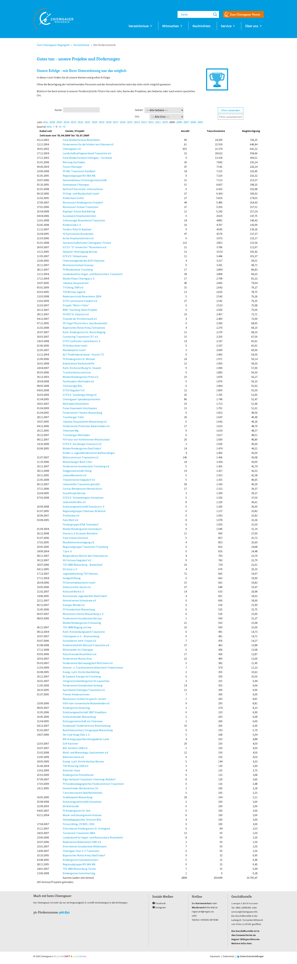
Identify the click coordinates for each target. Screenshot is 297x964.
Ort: (137, 116)
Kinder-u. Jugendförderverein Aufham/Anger (89, 453)
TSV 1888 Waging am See (77, 627)
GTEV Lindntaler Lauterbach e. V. (82, 341)
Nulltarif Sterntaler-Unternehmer (83, 189)
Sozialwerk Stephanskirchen (79, 216)
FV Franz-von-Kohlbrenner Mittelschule (86, 439)
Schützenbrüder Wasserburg (79, 716)
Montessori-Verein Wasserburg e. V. (83, 614)
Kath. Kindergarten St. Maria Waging (84, 332)
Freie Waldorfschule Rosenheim (81, 140)
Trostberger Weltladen (76, 435)
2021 (87, 122)
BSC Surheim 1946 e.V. (75, 748)
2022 (80, 122)
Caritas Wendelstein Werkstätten (82, 488)
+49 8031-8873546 (209, 919)
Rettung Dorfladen (74, 162)
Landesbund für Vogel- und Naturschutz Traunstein (93, 274)
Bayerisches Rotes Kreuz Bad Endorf (84, 855)
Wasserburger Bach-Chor (77, 462)
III (60, 126)
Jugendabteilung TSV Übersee (80, 573)
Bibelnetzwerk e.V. (73, 757)
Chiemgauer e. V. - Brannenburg (81, 636)
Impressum (215, 956)
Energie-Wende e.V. (74, 605)
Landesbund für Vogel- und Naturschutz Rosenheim (93, 837)
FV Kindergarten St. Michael (79, 359)
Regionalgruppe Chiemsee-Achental (84, 511)
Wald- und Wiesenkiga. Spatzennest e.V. (85, 752)
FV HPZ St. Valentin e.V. (76, 314)
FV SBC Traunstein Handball (79, 171)
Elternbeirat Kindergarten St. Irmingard (86, 828)
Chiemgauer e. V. (48, 956)
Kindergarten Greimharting (79, 873)
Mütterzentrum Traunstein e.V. (81, 457)
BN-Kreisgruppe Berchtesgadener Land (86, 739)
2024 (66, 122)
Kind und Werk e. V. (73, 591)
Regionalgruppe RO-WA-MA (79, 175)
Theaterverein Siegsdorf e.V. (79, 479)
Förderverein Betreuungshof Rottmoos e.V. (88, 663)
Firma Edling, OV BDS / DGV (78, 824)
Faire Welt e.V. (71, 520)
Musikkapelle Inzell (74, 350)
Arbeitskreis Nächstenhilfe (78, 363)
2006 (193, 122)
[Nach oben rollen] (289, 956)
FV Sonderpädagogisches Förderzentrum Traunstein (93, 783)
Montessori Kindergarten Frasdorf (83, 202)
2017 (115, 122)
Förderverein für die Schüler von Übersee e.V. (88, 144)
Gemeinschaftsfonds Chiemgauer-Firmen (87, 242)
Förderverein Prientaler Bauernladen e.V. (86, 426)
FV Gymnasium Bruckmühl (78, 233)
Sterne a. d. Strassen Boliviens (80, 533)
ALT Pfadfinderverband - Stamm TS (83, 354)
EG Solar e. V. (70, 569)
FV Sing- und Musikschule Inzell (81, 193)
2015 (130, 122)
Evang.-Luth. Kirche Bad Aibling (81, 672)
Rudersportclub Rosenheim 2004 (82, 296)
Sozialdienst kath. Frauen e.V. (79, 640)
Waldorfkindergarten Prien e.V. (80, 377)
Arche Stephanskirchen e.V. (78, 238)
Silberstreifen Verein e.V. (77, 587)
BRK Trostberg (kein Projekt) (80, 309)
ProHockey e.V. (71, 515)
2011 (158, 122)
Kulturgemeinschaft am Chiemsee (83, 721)
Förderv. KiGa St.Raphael (77, 229)
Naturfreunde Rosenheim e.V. (80, 654)
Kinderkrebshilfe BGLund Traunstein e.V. (86, 645)
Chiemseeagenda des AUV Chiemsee (83, 260)
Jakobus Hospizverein (76, 283)
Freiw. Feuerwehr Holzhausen (80, 408)
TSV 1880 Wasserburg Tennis (79, 868)
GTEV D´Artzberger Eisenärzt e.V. (82, 444)
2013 (144, 122)
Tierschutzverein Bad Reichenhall (82, 792)
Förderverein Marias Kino (77, 658)
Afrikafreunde (71, 806)
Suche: (58, 110)
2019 (101, 122)
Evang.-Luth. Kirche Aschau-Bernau (83, 761)
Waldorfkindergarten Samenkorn (82, 529)
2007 (186, 122)
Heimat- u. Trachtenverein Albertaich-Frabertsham (93, 667)
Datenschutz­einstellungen (251, 956)
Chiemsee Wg (71, 430)
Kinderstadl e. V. (72, 225)
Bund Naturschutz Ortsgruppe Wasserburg (88, 730)
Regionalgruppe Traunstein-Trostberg (85, 546)
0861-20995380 (243, 907)
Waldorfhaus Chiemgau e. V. (79, 278)
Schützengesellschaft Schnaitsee (82, 801)
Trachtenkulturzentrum (77, 372)
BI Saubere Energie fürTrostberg (82, 676)
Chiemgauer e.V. (72, 148)
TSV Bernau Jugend (74, 292)
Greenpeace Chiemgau (76, 184)
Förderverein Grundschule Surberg (83, 685)
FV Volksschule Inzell (75, 345)
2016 (122, 122)
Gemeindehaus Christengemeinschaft (85, 180)
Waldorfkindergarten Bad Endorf (82, 448)
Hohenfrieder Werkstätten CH (80, 788)
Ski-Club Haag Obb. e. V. (76, 734)
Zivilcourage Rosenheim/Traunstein (84, 220)
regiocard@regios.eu (203, 911)
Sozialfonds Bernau (74, 493)
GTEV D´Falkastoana (75, 256)
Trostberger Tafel (73, 417)
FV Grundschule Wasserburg (79, 609)
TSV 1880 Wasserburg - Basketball (82, 564)
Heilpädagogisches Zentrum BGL (82, 819)
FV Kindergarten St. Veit (77, 810)
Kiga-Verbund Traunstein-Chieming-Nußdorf (89, 779)
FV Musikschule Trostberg (78, 269)
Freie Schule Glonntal (75, 538)
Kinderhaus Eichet (73, 198)
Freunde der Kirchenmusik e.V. (80, 318)
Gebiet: (139, 110)
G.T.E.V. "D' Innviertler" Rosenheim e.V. (85, 247)
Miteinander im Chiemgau (78, 649)
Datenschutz (228, 956)
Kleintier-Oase (71, 770)
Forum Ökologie (72, 166)
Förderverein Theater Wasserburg (82, 412)
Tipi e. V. (67, 551)
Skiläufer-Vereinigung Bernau (80, 251)
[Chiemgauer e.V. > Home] (53, 19)
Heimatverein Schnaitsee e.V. (79, 600)
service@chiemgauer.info (244, 911)
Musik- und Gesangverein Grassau (82, 815)
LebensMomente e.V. (75, 475)
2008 (179, 122)
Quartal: (41, 126)
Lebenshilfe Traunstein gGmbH (81, 484)
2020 (94, 122)
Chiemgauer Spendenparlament (81, 399)
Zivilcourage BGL (72, 385)
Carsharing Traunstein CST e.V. (80, 336)
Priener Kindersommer (76, 694)
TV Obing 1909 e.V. (73, 287)
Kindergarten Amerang (76, 707)
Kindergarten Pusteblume (78, 775)
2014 (137, 122)
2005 (200, 122)
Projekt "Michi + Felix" (76, 305)
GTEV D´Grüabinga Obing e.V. (80, 394)
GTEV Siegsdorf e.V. (74, 390)
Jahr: (40, 122)
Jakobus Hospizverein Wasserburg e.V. (85, 421)
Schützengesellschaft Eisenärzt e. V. (83, 506)
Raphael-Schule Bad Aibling (79, 211)
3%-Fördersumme (45, 912)
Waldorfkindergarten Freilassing (82, 622)
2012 (151, 122)
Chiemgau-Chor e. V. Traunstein (81, 851)
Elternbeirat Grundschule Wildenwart (85, 846)
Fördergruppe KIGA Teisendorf (80, 524)
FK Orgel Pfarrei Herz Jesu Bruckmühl (85, 323)
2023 (73, 122)
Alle (45, 122)
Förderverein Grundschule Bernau (82, 618)
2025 (59, 122)
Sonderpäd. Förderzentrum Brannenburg (87, 725)
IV (64, 126)
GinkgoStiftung (72, 578)
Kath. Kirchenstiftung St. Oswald (82, 368)
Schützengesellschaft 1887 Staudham (85, 712)
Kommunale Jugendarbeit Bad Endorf (85, 596)
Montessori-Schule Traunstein (80, 207)
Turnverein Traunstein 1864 (79, 833)
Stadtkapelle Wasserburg (77, 797)
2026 (52, 122)
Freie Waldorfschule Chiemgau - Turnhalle (87, 157)
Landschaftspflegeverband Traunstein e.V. (87, 153)
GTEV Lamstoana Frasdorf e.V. (80, 301)
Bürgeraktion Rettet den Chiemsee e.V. (85, 555)
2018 (108, 122)
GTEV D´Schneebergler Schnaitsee (83, 497)
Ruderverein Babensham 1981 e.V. (82, 842)
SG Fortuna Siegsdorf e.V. (77, 560)
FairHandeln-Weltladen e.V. (78, 381)
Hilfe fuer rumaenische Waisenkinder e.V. (86, 703)
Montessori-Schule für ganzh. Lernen (84, 699)
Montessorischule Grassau (78, 265)
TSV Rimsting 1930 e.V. (76, 766)
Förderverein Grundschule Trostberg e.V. (86, 466)
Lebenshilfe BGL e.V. (74, 502)
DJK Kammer (70, 743)
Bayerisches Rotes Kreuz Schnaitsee (84, 327)
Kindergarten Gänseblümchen (80, 859)
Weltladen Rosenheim (76, 403)
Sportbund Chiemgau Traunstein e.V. (84, 690)
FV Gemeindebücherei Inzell (79, 582)
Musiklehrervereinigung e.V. (79, 542)
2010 (165, 122)
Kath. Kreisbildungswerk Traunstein (84, 631)
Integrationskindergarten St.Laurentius (86, 681)
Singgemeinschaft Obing (77, 470)
